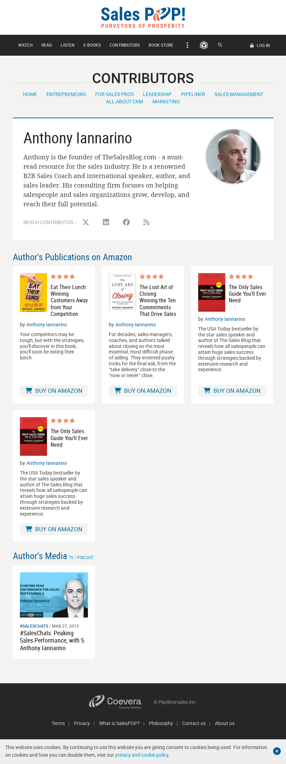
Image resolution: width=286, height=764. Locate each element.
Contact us (194, 723)
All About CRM (124, 101)
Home (30, 94)
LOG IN (263, 45)
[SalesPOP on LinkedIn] (106, 222)
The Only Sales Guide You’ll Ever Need (247, 294)
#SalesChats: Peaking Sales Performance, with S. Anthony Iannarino (53, 640)
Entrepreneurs (66, 94)
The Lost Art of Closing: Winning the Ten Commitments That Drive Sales (158, 300)
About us (224, 723)
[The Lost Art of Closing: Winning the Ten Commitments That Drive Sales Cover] (122, 295)
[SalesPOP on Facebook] (126, 222)
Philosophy (161, 723)
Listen (68, 45)
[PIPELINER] (204, 45)
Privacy (82, 723)
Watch (25, 45)
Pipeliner (193, 94)
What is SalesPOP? (119, 723)
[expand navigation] (186, 45)
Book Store (161, 45)
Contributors (125, 45)
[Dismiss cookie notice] (277, 751)
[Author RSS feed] (146, 222)
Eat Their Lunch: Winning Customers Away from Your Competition (69, 300)
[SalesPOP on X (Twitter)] (85, 222)
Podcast (85, 557)
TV (71, 557)
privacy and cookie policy (141, 754)
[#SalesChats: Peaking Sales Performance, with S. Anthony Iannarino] (54, 594)
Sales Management (238, 94)
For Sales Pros (114, 94)
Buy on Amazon (58, 391)
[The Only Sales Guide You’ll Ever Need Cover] (211, 292)
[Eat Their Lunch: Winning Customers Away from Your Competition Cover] (33, 295)
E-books (92, 45)
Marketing (166, 101)
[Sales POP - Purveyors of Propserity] (143, 17)
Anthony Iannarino (47, 324)
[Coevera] (121, 702)
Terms (58, 723)
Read (47, 45)
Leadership (157, 94)
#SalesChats (34, 626)
